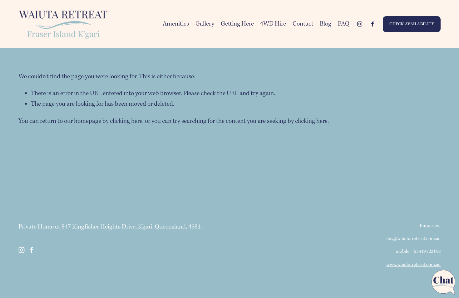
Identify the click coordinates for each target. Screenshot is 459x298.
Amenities (176, 24)
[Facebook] (372, 24)
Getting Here (237, 24)
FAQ (343, 24)
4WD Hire (273, 24)
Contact (303, 24)
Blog (325, 24)
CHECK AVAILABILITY (411, 24)
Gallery (204, 24)
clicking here (126, 121)
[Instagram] (360, 24)
